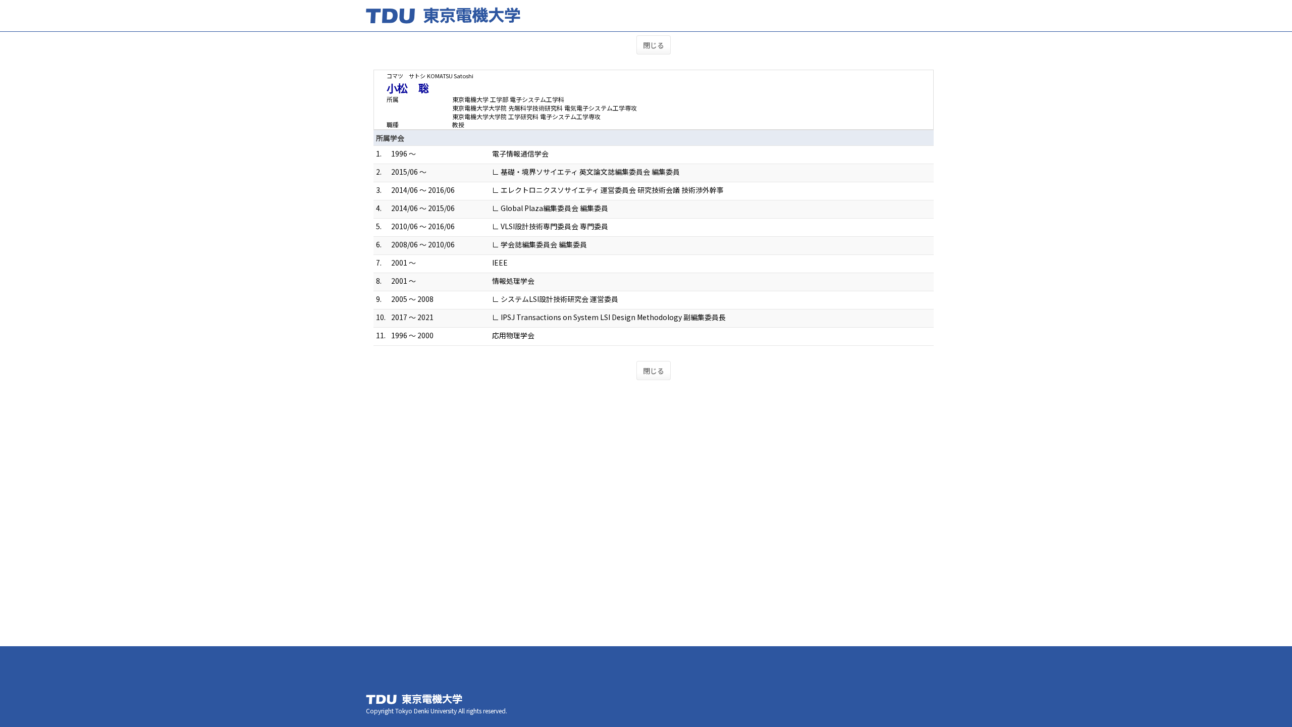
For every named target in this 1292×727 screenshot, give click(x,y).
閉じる (653, 45)
